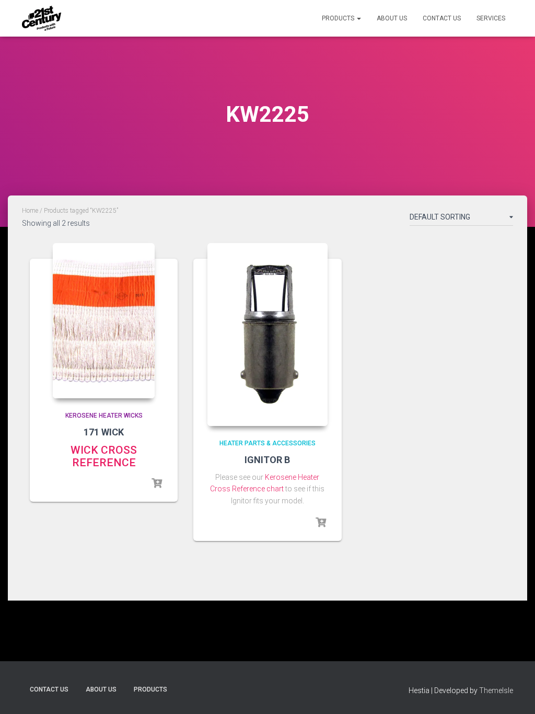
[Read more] (157, 483)
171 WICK (104, 432)
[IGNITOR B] (267, 334)
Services (490, 18)
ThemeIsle (496, 690)
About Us (392, 18)
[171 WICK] (104, 321)
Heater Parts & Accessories (267, 443)
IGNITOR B (267, 459)
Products (339, 18)
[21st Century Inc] (41, 18)
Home (30, 210)
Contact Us (442, 18)
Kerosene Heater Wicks (104, 415)
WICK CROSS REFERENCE (104, 456)
